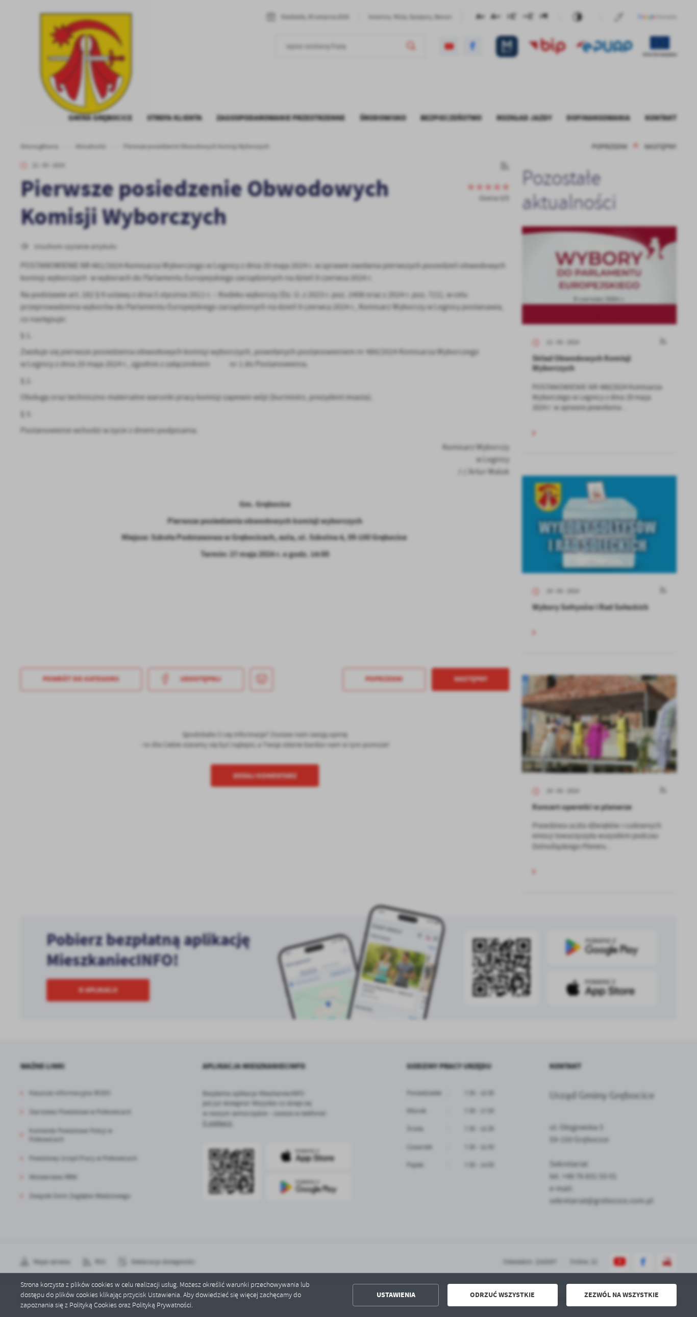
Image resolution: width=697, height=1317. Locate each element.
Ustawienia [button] (396, 1295)
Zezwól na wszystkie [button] (621, 1295)
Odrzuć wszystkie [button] (502, 1295)
